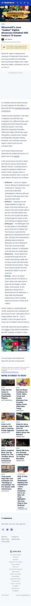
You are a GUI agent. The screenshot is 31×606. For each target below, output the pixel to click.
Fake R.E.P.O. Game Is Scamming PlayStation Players (6, 394)
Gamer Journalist (15, 574)
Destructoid (15, 571)
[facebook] (11, 529)
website (16, 156)
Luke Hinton (5, 491)
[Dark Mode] (21, 2)
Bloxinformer (15, 588)
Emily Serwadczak (6, 400)
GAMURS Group (26, 595)
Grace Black (19, 410)
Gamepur (15, 559)
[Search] (17, 2)
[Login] (28, 2)
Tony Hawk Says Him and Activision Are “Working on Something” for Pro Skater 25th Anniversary (8, 482)
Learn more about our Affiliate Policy (9, 372)
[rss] (3, 529)
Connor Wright (6, 462)
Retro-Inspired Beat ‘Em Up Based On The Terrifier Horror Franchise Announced (7, 455)
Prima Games (15, 564)
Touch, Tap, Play (15, 583)
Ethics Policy (5, 539)
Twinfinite (15, 557)
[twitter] (7, 529)
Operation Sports (15, 578)
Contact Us (15, 536)
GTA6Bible (15, 590)
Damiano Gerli (5, 432)
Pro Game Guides (15, 554)
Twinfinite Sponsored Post (22, 508)
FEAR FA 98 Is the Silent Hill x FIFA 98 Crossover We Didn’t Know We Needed (23, 429)
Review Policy (16, 539)
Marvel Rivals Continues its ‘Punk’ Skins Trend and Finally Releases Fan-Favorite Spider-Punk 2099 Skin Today (22, 399)
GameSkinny (15, 576)
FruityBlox (15, 586)
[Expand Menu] (24, 2)
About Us (4, 536)
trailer (7, 329)
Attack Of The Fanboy (15, 562)
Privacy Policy (5, 541)
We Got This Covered (15, 569)
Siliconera (16, 566)
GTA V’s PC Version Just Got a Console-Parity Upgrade (7, 427)
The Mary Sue (15, 581)
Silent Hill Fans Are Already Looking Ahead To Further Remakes (22, 454)
